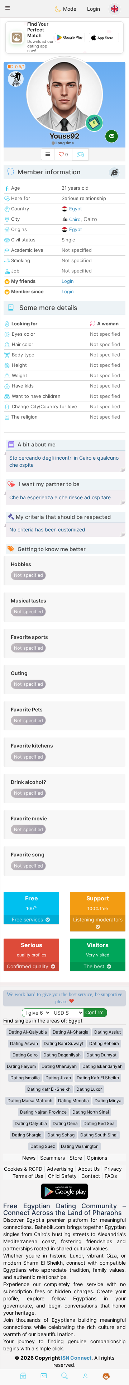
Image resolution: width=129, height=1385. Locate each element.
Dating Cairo (25, 1055)
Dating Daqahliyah (62, 1055)
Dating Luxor (89, 1089)
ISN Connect (76, 1358)
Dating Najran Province (43, 1112)
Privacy (113, 1169)
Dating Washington (80, 1146)
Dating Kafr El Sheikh (98, 1077)
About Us (89, 1169)
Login (93, 9)
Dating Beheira (104, 1043)
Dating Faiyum (21, 1066)
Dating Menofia (73, 1100)
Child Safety (62, 1176)
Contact (90, 1176)
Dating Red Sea (99, 1123)
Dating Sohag (61, 1135)
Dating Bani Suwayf (63, 1043)
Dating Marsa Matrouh (30, 1100)
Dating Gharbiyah (59, 1066)
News (28, 1158)
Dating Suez (42, 1146)
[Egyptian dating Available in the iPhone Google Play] (64, 1187)
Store (76, 1158)
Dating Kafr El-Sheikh (49, 1089)
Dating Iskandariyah (102, 1066)
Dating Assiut (107, 1032)
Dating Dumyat (101, 1055)
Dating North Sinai (90, 1112)
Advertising (60, 1169)
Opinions (97, 1158)
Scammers (52, 1158)
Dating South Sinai (99, 1135)
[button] (7, 8)
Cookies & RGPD (23, 1169)
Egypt (75, 208)
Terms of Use (28, 1176)
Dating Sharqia (27, 1135)
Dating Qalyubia (31, 1123)
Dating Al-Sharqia (71, 1032)
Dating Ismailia (25, 1077)
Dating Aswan (24, 1043)
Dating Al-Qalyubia (28, 1032)
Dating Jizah (58, 1077)
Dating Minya (108, 1100)
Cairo (75, 219)
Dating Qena (65, 1123)
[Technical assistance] (106, 1376)
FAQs (111, 1176)
